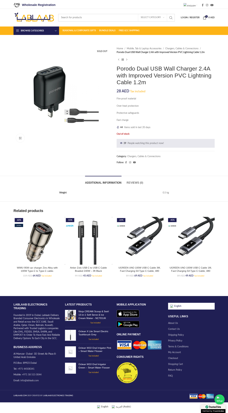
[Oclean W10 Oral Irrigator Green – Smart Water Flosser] (70, 368)
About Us (173, 323)
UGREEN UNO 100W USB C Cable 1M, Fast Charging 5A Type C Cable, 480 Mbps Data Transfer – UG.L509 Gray (191, 271)
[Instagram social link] (207, 5)
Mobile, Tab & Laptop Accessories (144, 48)
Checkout (173, 358)
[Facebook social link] (203, 5)
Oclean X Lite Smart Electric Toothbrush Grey (93, 333)
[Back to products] (123, 60)
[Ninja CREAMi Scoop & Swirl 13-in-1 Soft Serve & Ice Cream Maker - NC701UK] (70, 317)
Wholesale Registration (39, 5)
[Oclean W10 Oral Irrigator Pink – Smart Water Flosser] (70, 352)
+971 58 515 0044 (32, 375)
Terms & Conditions (178, 346)
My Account (174, 352)
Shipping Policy (176, 335)
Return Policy (175, 370)
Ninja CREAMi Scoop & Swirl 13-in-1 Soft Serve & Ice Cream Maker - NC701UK (93, 314)
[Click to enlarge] (20, 138)
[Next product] (127, 60)
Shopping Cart (175, 364)
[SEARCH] (171, 18)
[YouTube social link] (211, 5)
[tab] (103, 181)
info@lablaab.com (29, 380)
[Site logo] (34, 17)
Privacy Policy (175, 341)
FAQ (170, 376)
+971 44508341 (26, 369)
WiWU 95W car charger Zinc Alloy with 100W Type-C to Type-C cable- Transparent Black (37, 271)
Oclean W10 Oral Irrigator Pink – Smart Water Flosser (94, 350)
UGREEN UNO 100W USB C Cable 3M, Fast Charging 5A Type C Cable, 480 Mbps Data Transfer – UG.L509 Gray (139, 271)
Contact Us (174, 329)
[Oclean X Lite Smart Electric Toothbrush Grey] (70, 335)
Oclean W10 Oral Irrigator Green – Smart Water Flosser (94, 366)
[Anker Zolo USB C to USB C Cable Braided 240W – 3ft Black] (88, 241)
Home (120, 48)
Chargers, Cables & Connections (181, 48)
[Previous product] (119, 60)
